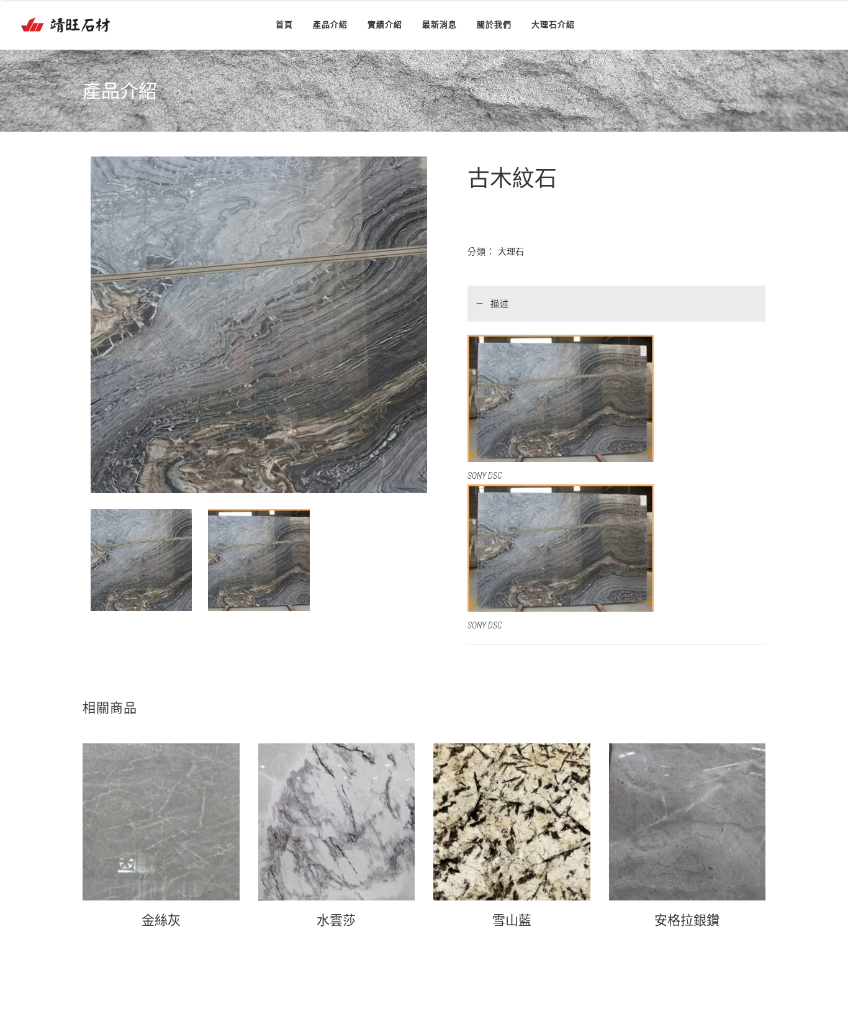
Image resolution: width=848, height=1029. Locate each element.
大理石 (511, 251)
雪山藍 (511, 920)
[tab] (616, 303)
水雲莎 (336, 920)
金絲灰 (161, 920)
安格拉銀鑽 (686, 920)
